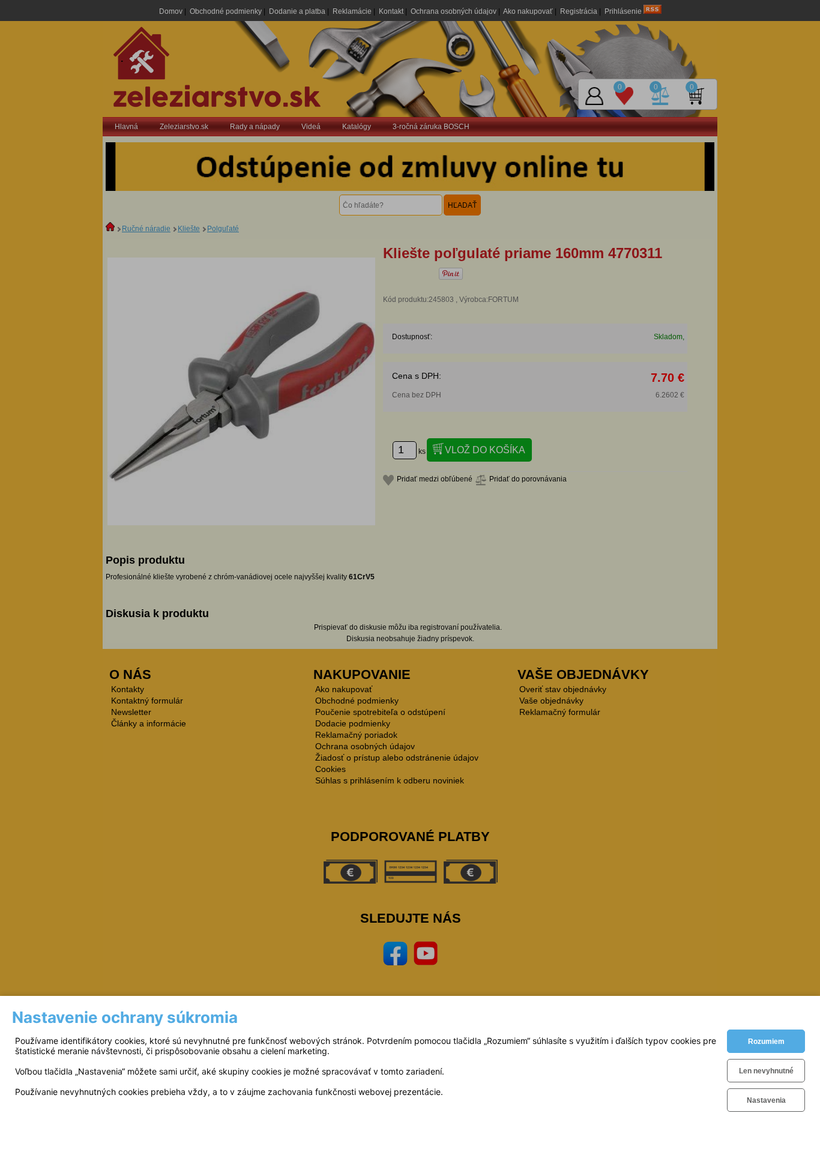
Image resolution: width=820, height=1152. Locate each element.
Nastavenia (766, 1100)
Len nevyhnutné (766, 1071)
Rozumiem (766, 1041)
